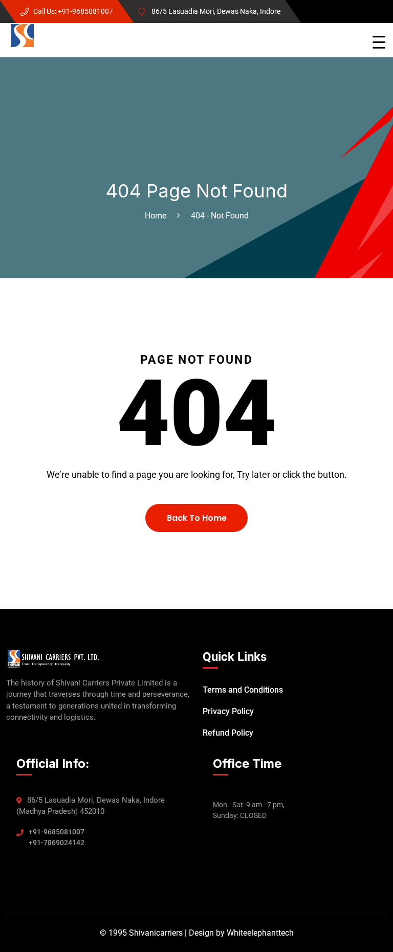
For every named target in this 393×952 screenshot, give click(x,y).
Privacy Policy (228, 711)
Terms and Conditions (243, 690)
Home (157, 215)
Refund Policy (228, 733)
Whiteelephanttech (260, 933)
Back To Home (197, 518)
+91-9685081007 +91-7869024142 (56, 837)
